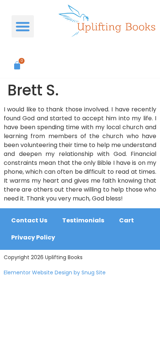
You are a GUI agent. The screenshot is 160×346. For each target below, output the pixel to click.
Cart (126, 220)
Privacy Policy (33, 237)
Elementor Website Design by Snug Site (55, 272)
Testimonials (83, 220)
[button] (23, 26)
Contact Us (29, 220)
